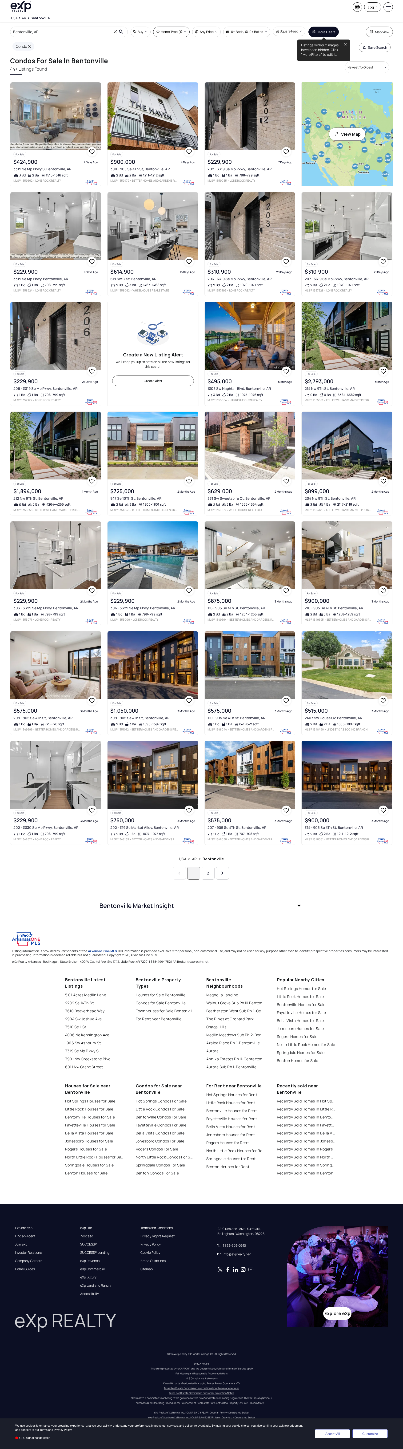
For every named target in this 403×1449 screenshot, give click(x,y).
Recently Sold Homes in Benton (305, 1173)
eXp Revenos (90, 1260)
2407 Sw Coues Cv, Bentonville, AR (333, 717)
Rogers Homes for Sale (297, 1036)
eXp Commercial (92, 1269)
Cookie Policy (150, 1252)
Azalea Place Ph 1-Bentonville (233, 1043)
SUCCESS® (88, 1244)
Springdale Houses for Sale (89, 1165)
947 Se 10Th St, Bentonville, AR (136, 498)
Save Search (377, 47)
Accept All (332, 1434)
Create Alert (153, 381)
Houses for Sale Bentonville (161, 995)
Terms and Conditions (156, 1227)
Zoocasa (86, 1236)
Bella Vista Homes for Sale (300, 1020)
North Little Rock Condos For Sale (165, 1157)
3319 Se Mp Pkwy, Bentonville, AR (40, 278)
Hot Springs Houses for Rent (231, 1094)
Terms (44, 1430)
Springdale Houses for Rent (231, 1158)
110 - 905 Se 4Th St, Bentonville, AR (236, 717)
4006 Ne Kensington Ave (87, 1035)
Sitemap (146, 1269)
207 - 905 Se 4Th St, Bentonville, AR (237, 827)
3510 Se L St (75, 1027)
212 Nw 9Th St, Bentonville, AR (38, 498)
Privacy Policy (150, 1244)
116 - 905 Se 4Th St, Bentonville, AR (236, 608)
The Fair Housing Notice (257, 1398)
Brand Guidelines (153, 1260)
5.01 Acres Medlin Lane (85, 995)
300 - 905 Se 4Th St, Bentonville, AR (140, 169)
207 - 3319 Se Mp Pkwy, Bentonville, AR (337, 278)
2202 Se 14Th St (79, 1003)
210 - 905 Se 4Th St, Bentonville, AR (334, 608)
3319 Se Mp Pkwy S (82, 1051)
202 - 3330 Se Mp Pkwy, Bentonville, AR (46, 827)
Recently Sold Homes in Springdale (306, 1165)
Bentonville (213, 859)
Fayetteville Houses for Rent (231, 1118)
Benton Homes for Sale (297, 1060)
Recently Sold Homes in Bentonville (306, 1117)
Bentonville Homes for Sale (301, 1004)
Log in (373, 7)
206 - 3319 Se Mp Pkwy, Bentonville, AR (45, 388)
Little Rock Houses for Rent (230, 1102)
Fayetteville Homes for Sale (301, 1012)
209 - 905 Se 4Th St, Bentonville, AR (43, 717)
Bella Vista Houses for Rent (230, 1126)
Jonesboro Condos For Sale (160, 1141)
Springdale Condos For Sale (160, 1165)
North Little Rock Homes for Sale (306, 1044)
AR (194, 859)
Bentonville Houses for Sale (90, 1117)
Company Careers (28, 1260)
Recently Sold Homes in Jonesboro (306, 1141)
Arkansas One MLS (102, 951)
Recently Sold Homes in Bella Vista (306, 1133)
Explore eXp (23, 1227)
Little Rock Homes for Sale (300, 996)
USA (182, 859)
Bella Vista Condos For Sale (160, 1133)
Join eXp (21, 1244)
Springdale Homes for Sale (301, 1052)
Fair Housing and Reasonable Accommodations (201, 1373)
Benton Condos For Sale (157, 1173)
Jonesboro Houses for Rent (230, 1134)
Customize (370, 1434)
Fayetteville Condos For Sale (161, 1125)
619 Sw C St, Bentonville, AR (133, 278)
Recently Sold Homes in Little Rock (306, 1109)
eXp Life (86, 1227)
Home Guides (25, 1269)
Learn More (257, 1403)
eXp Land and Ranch (95, 1285)
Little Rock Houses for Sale (89, 1109)
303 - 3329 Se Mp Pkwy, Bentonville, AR (45, 608)
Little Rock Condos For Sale (160, 1109)
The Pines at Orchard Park (230, 1019)
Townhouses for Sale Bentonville (165, 1011)
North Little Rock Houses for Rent (235, 1150)
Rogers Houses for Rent (227, 1142)
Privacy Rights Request (157, 1236)
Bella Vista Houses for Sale (89, 1133)
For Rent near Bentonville (159, 1019)
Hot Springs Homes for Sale (301, 988)
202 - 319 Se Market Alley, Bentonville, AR (144, 827)
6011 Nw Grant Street (84, 1067)
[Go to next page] (222, 873)
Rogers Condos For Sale (157, 1149)
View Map (351, 134)
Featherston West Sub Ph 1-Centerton (235, 1011)
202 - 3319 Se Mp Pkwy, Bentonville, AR (239, 169)
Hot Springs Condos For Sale (161, 1101)
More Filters (326, 32)
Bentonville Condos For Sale (161, 1117)
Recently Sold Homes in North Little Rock (306, 1157)
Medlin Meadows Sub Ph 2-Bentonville (235, 1035)
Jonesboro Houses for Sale (89, 1141)
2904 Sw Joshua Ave (83, 1019)
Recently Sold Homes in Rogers (305, 1149)
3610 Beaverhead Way (85, 1011)
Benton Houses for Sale (86, 1173)
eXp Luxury (88, 1277)
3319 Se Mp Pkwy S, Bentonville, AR (42, 169)
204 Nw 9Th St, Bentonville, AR (330, 498)
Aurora (212, 1051)
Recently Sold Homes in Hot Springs (306, 1101)
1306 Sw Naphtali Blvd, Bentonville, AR (239, 388)
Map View (382, 32)
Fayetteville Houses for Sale (90, 1125)
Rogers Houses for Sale (86, 1149)
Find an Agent (25, 1236)
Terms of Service (237, 1368)
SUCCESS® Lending (94, 1252)
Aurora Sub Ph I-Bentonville (231, 1067)
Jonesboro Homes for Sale (300, 1028)
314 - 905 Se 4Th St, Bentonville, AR (334, 827)
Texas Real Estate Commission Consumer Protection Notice (201, 1393)
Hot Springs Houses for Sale (90, 1101)
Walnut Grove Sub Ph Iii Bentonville (235, 1003)
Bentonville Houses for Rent (231, 1110)
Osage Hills (216, 1027)
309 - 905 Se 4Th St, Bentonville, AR (140, 717)
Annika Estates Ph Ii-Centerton (234, 1059)
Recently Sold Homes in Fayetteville (306, 1125)
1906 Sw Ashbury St (83, 1043)
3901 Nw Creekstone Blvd (88, 1059)
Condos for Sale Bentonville (161, 1003)
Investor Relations (28, 1252)
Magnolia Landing (222, 995)
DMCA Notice (201, 1363)
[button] (201, 905)
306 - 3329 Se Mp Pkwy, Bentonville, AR (142, 608)
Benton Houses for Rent (228, 1166)
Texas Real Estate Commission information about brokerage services (201, 1388)
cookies (31, 1425)
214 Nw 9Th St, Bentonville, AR (330, 388)
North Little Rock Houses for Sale (94, 1157)
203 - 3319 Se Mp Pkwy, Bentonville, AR (239, 278)
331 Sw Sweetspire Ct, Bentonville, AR (239, 498)
